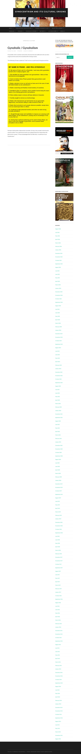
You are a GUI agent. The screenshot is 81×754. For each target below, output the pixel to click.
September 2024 (59, 302)
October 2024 (58, 298)
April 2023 (57, 361)
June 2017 (57, 574)
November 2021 (59, 414)
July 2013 (57, 724)
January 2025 (58, 288)
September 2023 (59, 344)
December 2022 (58, 372)
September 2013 (59, 717)
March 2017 (58, 585)
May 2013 (57, 728)
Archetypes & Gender (57, 28)
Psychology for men (31, 31)
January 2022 (58, 410)
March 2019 (58, 511)
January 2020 (58, 480)
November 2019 (59, 487)
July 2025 (57, 270)
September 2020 (59, 456)
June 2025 (57, 274)
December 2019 (58, 483)
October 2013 (58, 714)
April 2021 (57, 431)
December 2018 (58, 522)
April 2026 (57, 239)
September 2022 (59, 382)
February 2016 (58, 623)
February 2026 (58, 246)
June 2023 (57, 354)
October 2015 (58, 637)
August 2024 (58, 305)
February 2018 (58, 553)
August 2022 (58, 386)
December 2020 (58, 445)
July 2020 (57, 462)
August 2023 (58, 347)
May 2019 (57, 504)
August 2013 (58, 721)
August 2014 (58, 686)
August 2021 (58, 421)
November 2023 (59, 337)
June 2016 (57, 609)
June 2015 (57, 651)
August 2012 (58, 738)
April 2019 (57, 508)
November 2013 (59, 710)
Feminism (20, 31)
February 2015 (58, 665)
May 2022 (57, 396)
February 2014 (58, 700)
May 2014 (57, 693)
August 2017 (58, 571)
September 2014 (59, 683)
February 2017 (58, 588)
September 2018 (59, 532)
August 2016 (58, 602)
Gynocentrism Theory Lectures (24, 28)
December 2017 (58, 557)
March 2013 (58, 731)
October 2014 (58, 679)
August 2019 (58, 497)
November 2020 (59, 449)
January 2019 (58, 518)
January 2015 (58, 669)
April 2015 (57, 658)
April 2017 (57, 581)
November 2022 (59, 375)
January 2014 (58, 703)
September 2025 (59, 263)
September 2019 (59, 494)
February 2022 (58, 407)
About (10, 28)
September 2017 (59, 567)
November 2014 (59, 676)
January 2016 (58, 627)
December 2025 (58, 253)
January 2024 (58, 330)
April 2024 (57, 319)
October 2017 (58, 564)
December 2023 (58, 333)
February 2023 (58, 365)
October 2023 (58, 340)
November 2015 (59, 634)
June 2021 (57, 424)
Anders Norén (48, 751)
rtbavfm (19, 50)
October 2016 (58, 595)
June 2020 (57, 466)
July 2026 (57, 232)
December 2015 (58, 630)
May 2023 (57, 358)
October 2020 (58, 452)
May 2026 (57, 235)
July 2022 (57, 389)
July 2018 (57, 536)
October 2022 (58, 379)
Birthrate (42, 31)
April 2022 (57, 400)
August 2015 (58, 644)
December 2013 (58, 707)
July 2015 (57, 648)
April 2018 (57, 546)
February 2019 (58, 515)
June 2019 (57, 501)
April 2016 (57, 616)
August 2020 (58, 459)
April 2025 (57, 281)
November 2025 (59, 256)
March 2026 (58, 242)
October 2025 (58, 260)
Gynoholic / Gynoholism (23, 48)
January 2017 (58, 592)
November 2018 (59, 525)
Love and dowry (52, 31)
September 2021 (59, 417)
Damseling (11, 31)
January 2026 (58, 249)
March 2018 (58, 550)
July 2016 (57, 606)
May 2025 (57, 277)
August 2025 (58, 267)
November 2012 (59, 735)
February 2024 (58, 326)
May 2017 (57, 578)
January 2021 (58, 442)
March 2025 (58, 284)
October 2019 (58, 490)
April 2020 (57, 469)
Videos (62, 31)
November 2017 (59, 560)
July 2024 (57, 309)
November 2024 (59, 295)
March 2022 (58, 403)
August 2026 (58, 228)
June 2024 (57, 312)
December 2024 (58, 291)
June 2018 (57, 539)
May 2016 (57, 613)
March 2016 (58, 620)
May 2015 (57, 655)
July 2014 (57, 690)
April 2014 (57, 696)
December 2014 (58, 672)
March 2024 (58, 323)
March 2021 (58, 435)
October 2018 (58, 529)
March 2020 (58, 473)
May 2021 (57, 428)
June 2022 (57, 393)
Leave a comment (28, 50)
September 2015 (59, 641)
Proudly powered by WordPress (16, 751)
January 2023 (58, 368)
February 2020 (58, 476)
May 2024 (57, 316)
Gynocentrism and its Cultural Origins (40, 12)
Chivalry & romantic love (41, 28)
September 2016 (59, 599)
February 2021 (58, 438)
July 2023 (57, 351)
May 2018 (57, 543)
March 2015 (58, 662)
